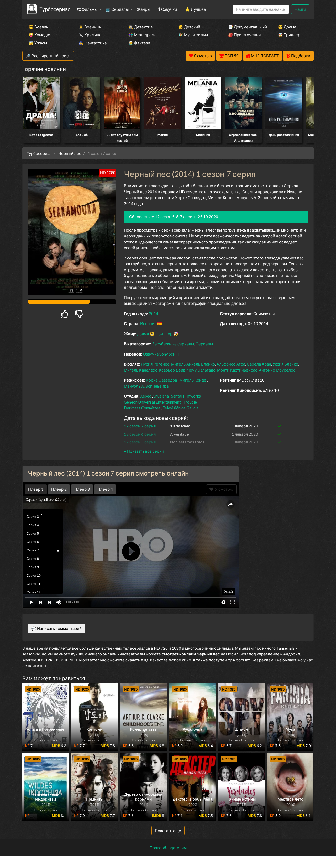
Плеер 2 (59, 489)
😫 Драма (287, 26)
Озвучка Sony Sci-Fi (161, 354)
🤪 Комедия (40, 34)
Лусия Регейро (155, 364)
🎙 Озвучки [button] (168, 9)
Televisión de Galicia (180, 407)
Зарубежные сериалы (173, 343)
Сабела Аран (259, 364)
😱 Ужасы (38, 42)
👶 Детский (189, 26)
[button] (144, 451)
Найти (300, 9)
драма (143, 333)
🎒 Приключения (244, 34)
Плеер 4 (105, 489)
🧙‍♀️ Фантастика (92, 42)
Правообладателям (168, 847)
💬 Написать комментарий (56, 628)
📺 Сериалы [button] (117, 9)
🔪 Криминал (91, 34)
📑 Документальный (246, 26)
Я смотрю (223, 489)
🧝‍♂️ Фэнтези (139, 42)
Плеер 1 (36, 489)
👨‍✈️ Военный (90, 26)
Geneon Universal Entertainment (152, 402)
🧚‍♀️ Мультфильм (193, 34)
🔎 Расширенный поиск (48, 55)
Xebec (145, 396)
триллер (164, 333)
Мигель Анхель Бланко (193, 364)
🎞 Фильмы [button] (87, 9)
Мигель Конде (192, 380)
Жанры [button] (144, 9)
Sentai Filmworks (186, 396)
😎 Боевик (38, 26)
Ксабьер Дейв (172, 370)
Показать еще (168, 830)
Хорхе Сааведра (161, 380)
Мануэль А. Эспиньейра (146, 386)
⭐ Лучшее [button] (196, 9)
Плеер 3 (82, 489)
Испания (148, 323)
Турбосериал (55, 9)
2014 (153, 313)
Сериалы (204, 343)
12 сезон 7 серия (140, 426)
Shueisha (161, 396)
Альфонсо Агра (231, 364)
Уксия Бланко (285, 364)
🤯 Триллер (289, 34)
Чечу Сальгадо (201, 370)
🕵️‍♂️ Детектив (140, 26)
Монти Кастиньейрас (237, 370)
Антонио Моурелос (277, 370)
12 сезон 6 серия (140, 434)
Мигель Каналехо (141, 370)
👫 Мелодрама (142, 34)
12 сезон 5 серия (140, 442)
